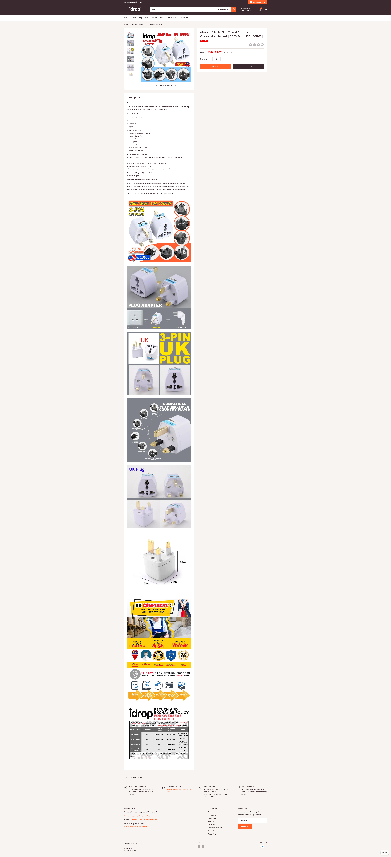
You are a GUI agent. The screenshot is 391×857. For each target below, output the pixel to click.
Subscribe (245, 827)
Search (210, 812)
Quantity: (203, 59)
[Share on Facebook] (250, 44)
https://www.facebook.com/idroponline (144, 820)
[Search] (233, 9)
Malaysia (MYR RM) (131, 843)
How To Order (184, 18)
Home (126, 18)
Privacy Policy (212, 831)
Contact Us (211, 824)
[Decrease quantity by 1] (210, 59)
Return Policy (212, 834)
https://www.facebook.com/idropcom (136, 826)
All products (133, 24)
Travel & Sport (171, 18)
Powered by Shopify (130, 850)
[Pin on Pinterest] (254, 44)
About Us (211, 821)
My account (245, 10)
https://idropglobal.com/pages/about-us (137, 816)
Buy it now (248, 66)
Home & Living (137, 18)
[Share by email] (262, 44)
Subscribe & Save (259, 2)
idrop (202, 45)
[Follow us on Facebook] (199, 846)
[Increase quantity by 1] (223, 59)
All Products (212, 815)
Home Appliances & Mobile (154, 18)
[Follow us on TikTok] (203, 846)
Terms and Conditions (215, 828)
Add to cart (216, 66)
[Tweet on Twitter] (258, 44)
